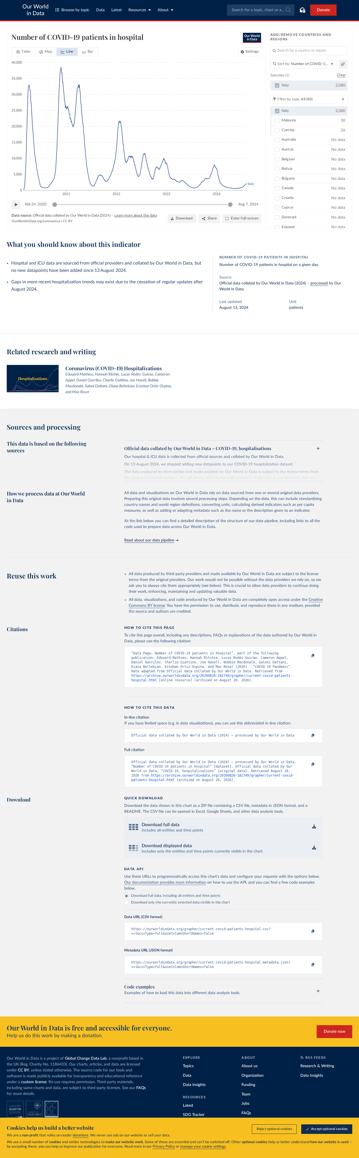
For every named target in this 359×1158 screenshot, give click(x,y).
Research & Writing (317, 1066)
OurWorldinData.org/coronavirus (35, 221)
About (163, 10)
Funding (248, 1085)
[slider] (54, 204)
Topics (188, 1066)
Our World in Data (35, 10)
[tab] (23, 52)
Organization (252, 1076)
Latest (116, 10)
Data (100, 10)
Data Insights (194, 1085)
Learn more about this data (135, 215)
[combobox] (260, 10)
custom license (34, 1082)
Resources (137, 10)
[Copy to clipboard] (307, 655)
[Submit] (287, 10)
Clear (341, 75)
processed (319, 283)
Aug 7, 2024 (248, 204)
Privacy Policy (164, 1146)
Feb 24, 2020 (36, 204)
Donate (323, 10)
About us (249, 1066)
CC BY (67, 221)
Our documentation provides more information (165, 882)
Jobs (245, 1104)
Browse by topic (75, 10)
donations (80, 1135)
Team (245, 1094)
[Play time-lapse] (15, 204)
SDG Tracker (193, 1115)
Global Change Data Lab (86, 1058)
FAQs (141, 1088)
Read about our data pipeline (149, 540)
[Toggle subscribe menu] (302, 10)
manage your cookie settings (203, 1146)
